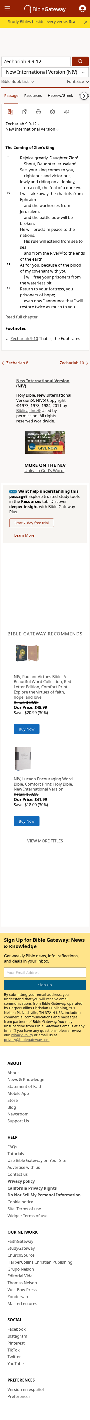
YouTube (16, 1363)
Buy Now (26, 729)
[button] (82, 8)
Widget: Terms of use (28, 1215)
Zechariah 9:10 (24, 338)
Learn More (24, 535)
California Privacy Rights (32, 1188)
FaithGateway (20, 1241)
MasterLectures (22, 1303)
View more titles (45, 841)
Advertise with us (24, 1167)
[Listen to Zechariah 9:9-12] (66, 112)
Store (13, 1100)
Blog (12, 1107)
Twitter (14, 1356)
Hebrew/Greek (60, 95)
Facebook (17, 1329)
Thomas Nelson (22, 1282)
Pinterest (16, 1343)
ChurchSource (21, 1255)
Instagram (17, 1336)
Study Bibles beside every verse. (48, 21)
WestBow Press (22, 1289)
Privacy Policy (22, 1035)
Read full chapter (22, 317)
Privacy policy (21, 1181)
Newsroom (18, 1114)
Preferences (19, 1396)
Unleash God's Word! (44, 470)
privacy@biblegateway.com (27, 1039)
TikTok (14, 1350)
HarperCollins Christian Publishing (40, 1262)
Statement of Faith (25, 1086)
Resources (33, 95)
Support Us (18, 1121)
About (13, 1072)
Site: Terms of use (24, 1209)
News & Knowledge (26, 1079)
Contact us (18, 1174)
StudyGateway (21, 1248)
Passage (11, 95)
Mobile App (18, 1093)
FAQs (12, 1146)
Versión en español (26, 1389)
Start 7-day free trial (31, 522)
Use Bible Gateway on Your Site (37, 1160)
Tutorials (16, 1153)
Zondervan (18, 1296)
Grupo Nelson (21, 1269)
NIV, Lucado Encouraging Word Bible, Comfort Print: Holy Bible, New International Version (43, 784)
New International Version (43, 380)
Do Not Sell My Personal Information (44, 1195)
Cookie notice (20, 1202)
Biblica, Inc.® (28, 410)
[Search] (80, 61)
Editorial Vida (20, 1276)
